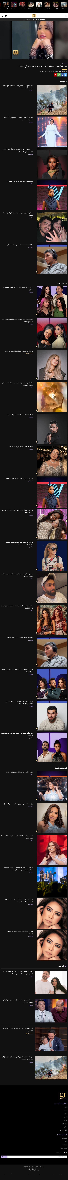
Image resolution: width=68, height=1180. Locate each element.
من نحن (60, 1174)
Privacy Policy (28, 1174)
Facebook (38, 1170)
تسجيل (4, 1157)
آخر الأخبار (25, 20)
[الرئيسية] (34, 15)
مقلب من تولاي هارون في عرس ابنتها (21, 447)
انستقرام (64, 1145)
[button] (65, 74)
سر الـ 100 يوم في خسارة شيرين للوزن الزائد (19, 772)
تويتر (66, 1141)
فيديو (6, 15)
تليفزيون (31, 324)
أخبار (66, 1107)
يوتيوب (30, 1170)
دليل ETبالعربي (63, 1130)
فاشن (65, 1127)
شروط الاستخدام (8, 1174)
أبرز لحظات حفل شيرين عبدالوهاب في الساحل (18, 804)
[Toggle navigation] (66, 16)
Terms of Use (19, 1174)
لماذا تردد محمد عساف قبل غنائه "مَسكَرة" (19, 245)
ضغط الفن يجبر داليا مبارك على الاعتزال (20, 181)
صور (66, 1114)
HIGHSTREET (35, 20)
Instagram (35, 1170)
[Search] (11, 16)
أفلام (65, 1117)
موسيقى (64, 63)
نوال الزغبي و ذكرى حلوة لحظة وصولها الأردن (19, 351)
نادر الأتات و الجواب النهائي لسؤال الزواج (20, 415)
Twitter (32, 1170)
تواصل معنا (64, 1148)
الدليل (41, 20)
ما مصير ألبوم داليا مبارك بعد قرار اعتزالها (19, 478)
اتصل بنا (53, 1174)
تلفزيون (65, 1120)
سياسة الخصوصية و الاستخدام (41, 1174)
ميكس (31, 90)
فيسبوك (64, 1138)
